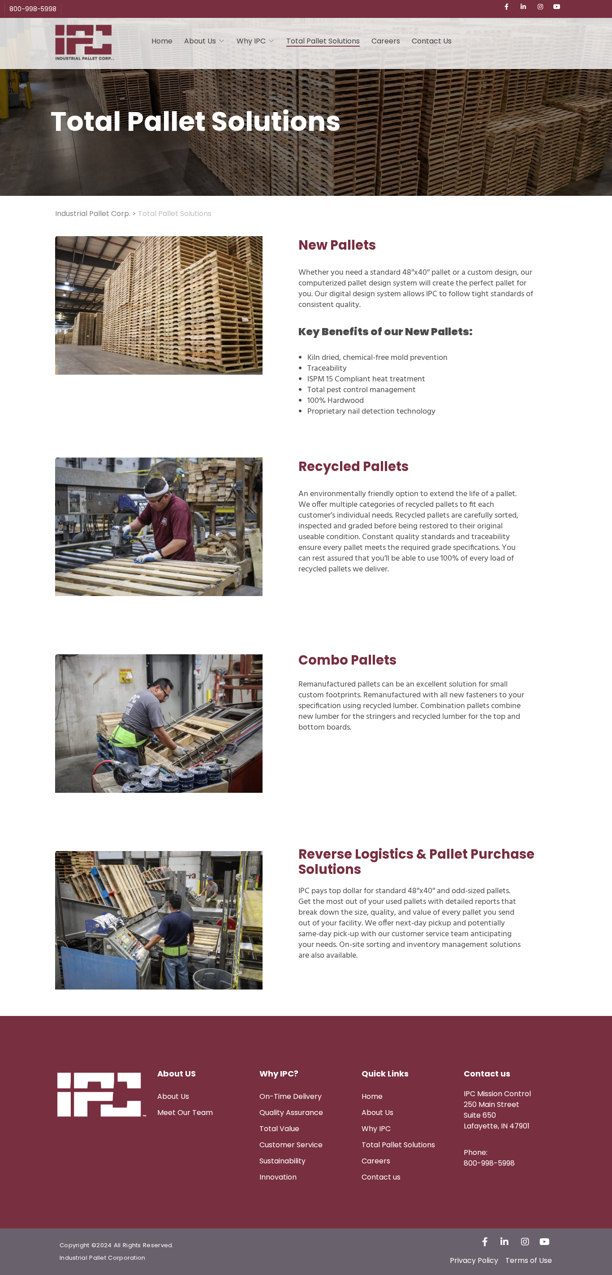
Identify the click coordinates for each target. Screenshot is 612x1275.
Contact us (381, 1177)
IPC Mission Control (497, 1094)
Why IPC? (278, 1073)
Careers (385, 41)
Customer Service (291, 1145)
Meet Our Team (185, 1112)
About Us (173, 1096)
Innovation (278, 1177)
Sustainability (282, 1161)
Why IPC (251, 41)
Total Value (279, 1129)
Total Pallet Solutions (323, 41)
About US (176, 1073)
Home (161, 41)
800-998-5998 (32, 8)
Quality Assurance (291, 1112)
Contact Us (432, 41)
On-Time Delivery (290, 1096)
